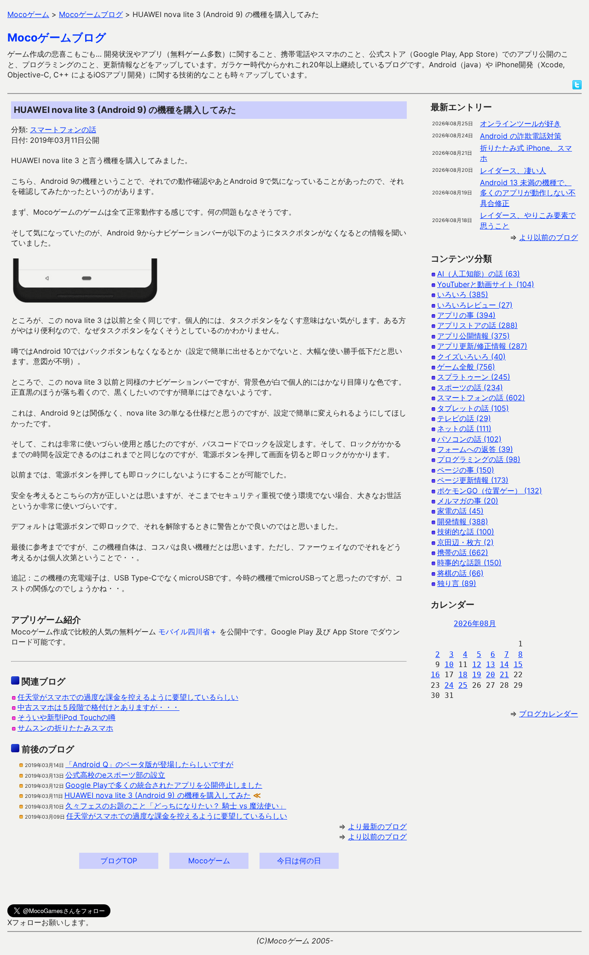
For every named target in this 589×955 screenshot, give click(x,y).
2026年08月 (475, 623)
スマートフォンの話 (63, 129)
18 (463, 674)
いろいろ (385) (462, 294)
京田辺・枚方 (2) (465, 542)
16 (435, 674)
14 (504, 664)
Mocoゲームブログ (56, 37)
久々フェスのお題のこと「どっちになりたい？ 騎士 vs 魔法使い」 (175, 805)
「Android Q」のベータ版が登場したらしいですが (149, 764)
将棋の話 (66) (460, 573)
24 (449, 685)
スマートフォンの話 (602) (481, 397)
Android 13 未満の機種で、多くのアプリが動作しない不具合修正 (528, 193)
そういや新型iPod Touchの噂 (66, 717)
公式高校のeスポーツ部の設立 (115, 774)
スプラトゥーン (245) (473, 376)
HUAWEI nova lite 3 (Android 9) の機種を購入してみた (157, 795)
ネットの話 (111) (464, 428)
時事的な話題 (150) (469, 562)
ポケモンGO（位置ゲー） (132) (489, 490)
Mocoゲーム (209, 860)
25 (463, 685)
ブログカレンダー (548, 713)
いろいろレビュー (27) (475, 305)
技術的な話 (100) (465, 531)
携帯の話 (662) (462, 552)
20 (490, 674)
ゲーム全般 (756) (466, 366)
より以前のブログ (377, 836)
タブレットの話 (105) (473, 408)
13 (490, 664)
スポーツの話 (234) (470, 387)
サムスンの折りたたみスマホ (65, 727)
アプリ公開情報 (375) (473, 335)
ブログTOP (118, 860)
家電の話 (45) (460, 511)
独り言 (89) (456, 583)
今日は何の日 (299, 860)
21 (504, 674)
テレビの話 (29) (464, 418)
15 (518, 664)
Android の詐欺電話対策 (520, 136)
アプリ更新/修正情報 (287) (482, 346)
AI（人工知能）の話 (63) (478, 273)
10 (449, 664)
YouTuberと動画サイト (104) (485, 284)
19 (476, 674)
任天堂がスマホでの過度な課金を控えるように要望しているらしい (127, 697)
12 (476, 664)
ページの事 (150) (465, 470)
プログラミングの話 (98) (478, 459)
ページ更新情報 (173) (472, 480)
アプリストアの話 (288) (477, 325)
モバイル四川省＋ (187, 631)
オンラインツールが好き (520, 123)
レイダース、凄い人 (513, 170)
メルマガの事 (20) (467, 500)
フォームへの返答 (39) (475, 449)
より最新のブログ (377, 826)
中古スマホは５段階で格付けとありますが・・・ (98, 707)
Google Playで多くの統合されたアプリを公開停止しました (163, 785)
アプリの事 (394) (466, 315)
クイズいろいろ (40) (471, 356)
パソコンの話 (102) (469, 439)
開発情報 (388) (462, 521)
